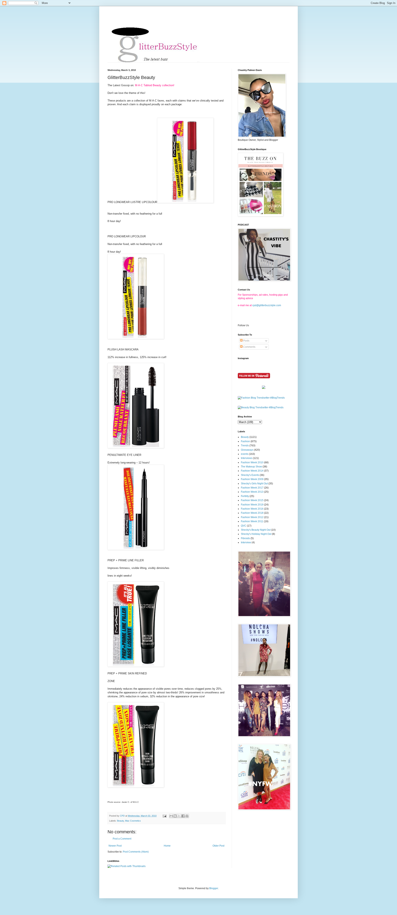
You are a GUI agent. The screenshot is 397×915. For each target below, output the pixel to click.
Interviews (246, 458)
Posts (246, 340)
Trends (245, 445)
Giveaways (247, 449)
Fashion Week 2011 (252, 521)
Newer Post (115, 845)
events (244, 454)
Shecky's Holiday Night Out (256, 534)
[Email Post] (164, 816)
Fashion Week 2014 (252, 470)
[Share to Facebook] (183, 816)
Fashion (245, 441)
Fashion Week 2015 (252, 500)
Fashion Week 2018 (252, 512)
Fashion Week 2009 (252, 479)
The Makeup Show (251, 466)
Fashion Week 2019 (252, 504)
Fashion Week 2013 (252, 491)
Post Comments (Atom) (136, 851)
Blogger (213, 888)
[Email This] (171, 816)
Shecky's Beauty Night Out (255, 529)
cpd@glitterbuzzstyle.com (266, 305)
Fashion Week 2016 (252, 508)
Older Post (218, 845)
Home (167, 845)
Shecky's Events (250, 475)
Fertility (245, 496)
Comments (249, 346)
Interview (246, 542)
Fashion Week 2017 (252, 487)
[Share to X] (179, 816)
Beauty (120, 820)
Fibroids (245, 538)
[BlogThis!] (175, 816)
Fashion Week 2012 (252, 517)
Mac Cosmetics (133, 820)
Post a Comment (122, 838)
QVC (243, 525)
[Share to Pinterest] (187, 816)
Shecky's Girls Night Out (254, 483)
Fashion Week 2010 (252, 462)
